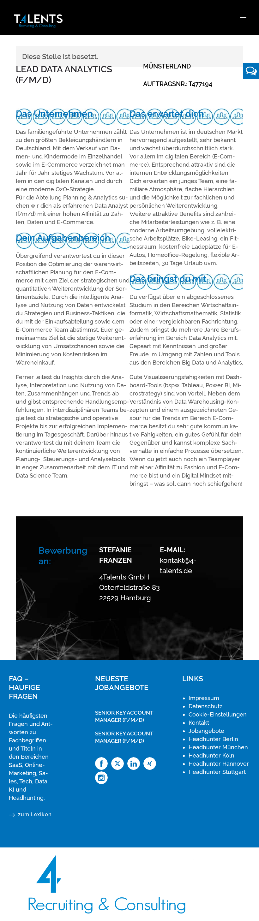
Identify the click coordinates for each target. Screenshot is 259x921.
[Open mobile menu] (246, 17)
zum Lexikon (34, 814)
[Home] (38, 27)
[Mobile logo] (111, 916)
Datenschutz (205, 706)
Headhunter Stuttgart (217, 772)
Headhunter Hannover (219, 763)
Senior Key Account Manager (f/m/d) (124, 716)
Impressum (204, 698)
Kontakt (199, 722)
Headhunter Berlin (213, 739)
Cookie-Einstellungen (218, 714)
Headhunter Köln (211, 755)
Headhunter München (218, 747)
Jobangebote (206, 731)
